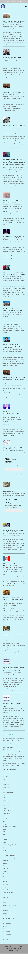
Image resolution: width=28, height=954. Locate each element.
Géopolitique (21, 26)
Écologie (4, 241)
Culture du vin (6, 813)
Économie (9, 241)
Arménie (5, 782)
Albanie (4, 774)
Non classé (5, 876)
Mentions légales (14, 950)
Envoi (20, 474)
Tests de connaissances (15, 28)
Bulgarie (5, 795)
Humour (12, 351)
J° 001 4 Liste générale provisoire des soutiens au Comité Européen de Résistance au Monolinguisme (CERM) (13, 752)
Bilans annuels (6, 790)
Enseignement (6, 26)
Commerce (15, 415)
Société (8, 28)
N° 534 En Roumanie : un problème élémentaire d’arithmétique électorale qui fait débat (14, 705)
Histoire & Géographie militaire (10, 845)
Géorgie (5, 839)
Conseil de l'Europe (7, 803)
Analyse (11, 204)
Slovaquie (5, 910)
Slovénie (5, 913)
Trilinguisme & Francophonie (9, 171)
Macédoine (5, 868)
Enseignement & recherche (9, 826)
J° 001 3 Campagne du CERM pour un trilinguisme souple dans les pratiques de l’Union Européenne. (13, 745)
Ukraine (5, 929)
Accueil (6, 946)
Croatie (4, 805)
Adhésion (21, 946)
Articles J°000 (6, 784)
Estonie (4, 829)
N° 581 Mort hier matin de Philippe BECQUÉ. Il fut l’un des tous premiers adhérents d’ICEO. (13, 759)
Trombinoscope (13, 605)
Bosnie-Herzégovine (8, 792)
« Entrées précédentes (8, 734)
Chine (10, 24)
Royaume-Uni (6, 897)
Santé (19, 495)
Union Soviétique (13, 133)
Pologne (12, 452)
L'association (5, 131)
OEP (4, 879)
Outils (6, 948)
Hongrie (5, 847)
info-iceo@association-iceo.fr (14, 1)
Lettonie (5, 863)
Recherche (5, 889)
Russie (18, 169)
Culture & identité (17, 276)
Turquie (5, 926)
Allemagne (5, 776)
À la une (13, 946)
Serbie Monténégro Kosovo (9, 905)
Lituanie (5, 866)
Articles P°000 (12, 450)
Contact (21, 948)
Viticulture (5, 936)
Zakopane (20, 454)
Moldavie (5, 871)
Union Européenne (20, 171)
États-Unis (12, 26)
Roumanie (15, 710)
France (16, 26)
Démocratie (18, 24)
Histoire (18, 129)
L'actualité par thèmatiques (9, 858)
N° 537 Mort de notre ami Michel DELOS (13, 634)
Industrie (15, 280)
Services (5, 908)
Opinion (4, 28)
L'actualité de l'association (18, 638)
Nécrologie (11, 208)
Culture (13, 24)
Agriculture (11, 493)
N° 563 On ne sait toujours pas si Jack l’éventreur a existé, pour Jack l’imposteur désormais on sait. (13, 346)
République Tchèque (8, 892)
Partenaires (6, 884)
